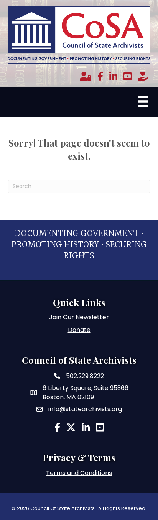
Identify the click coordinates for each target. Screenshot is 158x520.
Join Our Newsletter (79, 317)
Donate (79, 329)
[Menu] (143, 101)
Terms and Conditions (79, 472)
